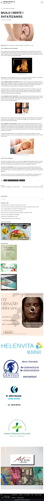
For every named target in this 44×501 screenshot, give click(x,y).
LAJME (2, 497)
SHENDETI (21, 494)
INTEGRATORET (7, 496)
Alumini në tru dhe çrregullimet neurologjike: (10, 214)
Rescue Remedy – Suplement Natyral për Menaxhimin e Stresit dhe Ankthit (16, 212)
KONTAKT (14, 497)
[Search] (42, 199)
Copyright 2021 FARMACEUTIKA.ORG (22, 499)
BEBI (32, 494)
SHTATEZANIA (8, 19)
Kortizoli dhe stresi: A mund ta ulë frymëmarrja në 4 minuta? (13, 205)
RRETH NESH (7, 497)
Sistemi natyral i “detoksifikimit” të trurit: (9, 216)
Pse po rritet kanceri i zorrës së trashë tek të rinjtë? (11, 210)
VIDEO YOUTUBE (38, 494)
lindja (5, 180)
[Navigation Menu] (42, 2)
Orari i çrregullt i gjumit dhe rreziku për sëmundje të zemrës (13, 208)
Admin (3, 19)
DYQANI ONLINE (20, 497)
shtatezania (22, 180)
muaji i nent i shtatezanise (13, 180)
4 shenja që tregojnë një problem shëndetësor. (11, 218)
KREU (1, 494)
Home (2, 8)
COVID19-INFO (14, 494)
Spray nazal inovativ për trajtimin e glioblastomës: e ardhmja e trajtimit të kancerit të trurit (20, 206)
